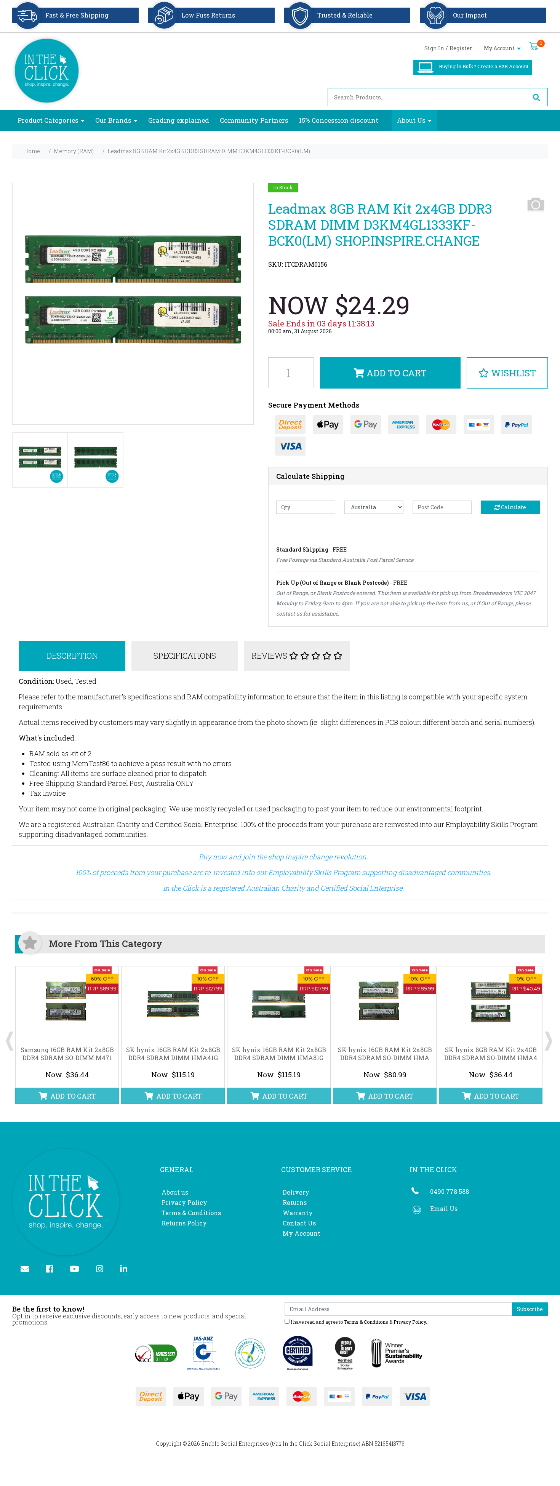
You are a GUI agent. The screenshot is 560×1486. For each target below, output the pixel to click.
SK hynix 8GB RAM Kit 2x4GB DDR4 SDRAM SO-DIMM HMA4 (490, 1054)
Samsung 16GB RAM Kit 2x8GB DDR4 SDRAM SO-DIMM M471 (67, 1054)
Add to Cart (395, 373)
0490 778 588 (449, 1191)
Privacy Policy (184, 1202)
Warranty (298, 1213)
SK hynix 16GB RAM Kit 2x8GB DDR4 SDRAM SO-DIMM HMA (385, 1054)
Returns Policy (184, 1223)
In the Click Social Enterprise (321, 1443)
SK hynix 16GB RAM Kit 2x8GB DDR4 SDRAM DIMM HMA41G (173, 1054)
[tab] (72, 656)
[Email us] (28, 1269)
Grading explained (178, 120)
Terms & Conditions (191, 1213)
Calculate (513, 507)
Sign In (434, 48)
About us (175, 1192)
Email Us (444, 1208)
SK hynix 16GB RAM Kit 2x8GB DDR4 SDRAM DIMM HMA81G (279, 1054)
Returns (295, 1202)
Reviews (270, 655)
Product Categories (48, 120)
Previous (9, 1035)
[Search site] (536, 97)
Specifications (185, 655)
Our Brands (113, 120)
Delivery (296, 1192)
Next (548, 1035)
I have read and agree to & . (358, 1321)
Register (461, 48)
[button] (507, 373)
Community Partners (254, 120)
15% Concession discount (338, 120)
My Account (500, 48)
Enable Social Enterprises (235, 1443)
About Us (411, 120)
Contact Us (299, 1223)
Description (72, 655)
